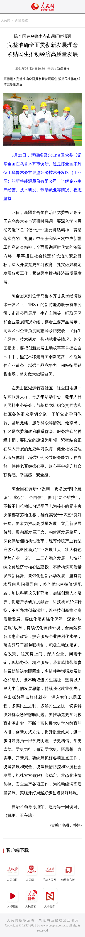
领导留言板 (68, 879)
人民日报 (12, 879)
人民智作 (49, 906)
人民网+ (31, 879)
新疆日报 (63, 68)
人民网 (5, 20)
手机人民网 (49, 879)
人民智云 (30, 906)
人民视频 (12, 906)
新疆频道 (21, 20)
